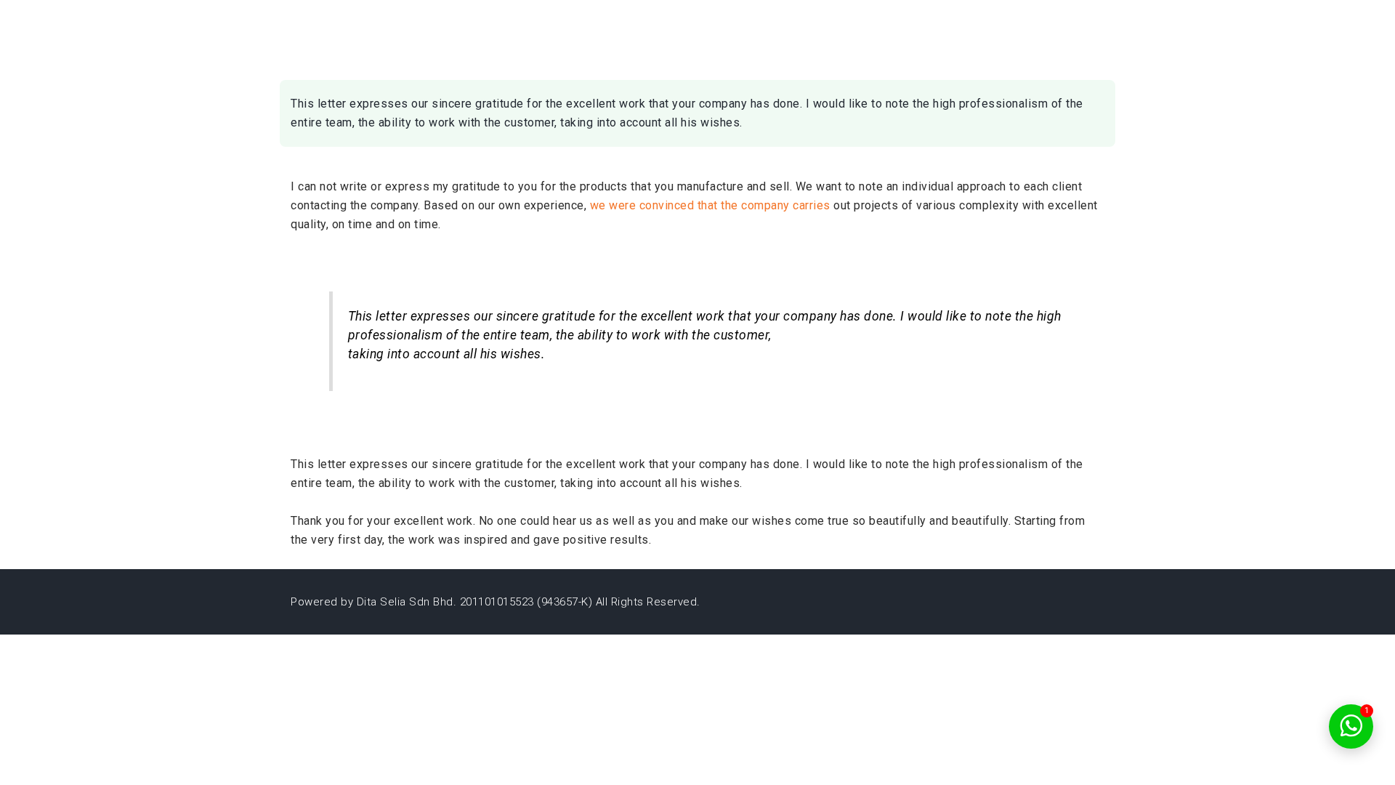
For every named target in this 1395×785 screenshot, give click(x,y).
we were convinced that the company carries (710, 205)
